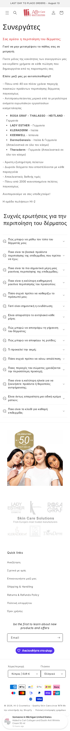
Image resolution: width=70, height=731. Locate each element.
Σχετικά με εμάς (16, 570)
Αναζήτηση (13, 562)
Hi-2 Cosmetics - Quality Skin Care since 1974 (38, 705)
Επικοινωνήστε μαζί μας (21, 578)
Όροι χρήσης (15, 611)
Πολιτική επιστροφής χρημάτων (50, 710)
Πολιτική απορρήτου (19, 602)
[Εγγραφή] (59, 637)
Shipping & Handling (20, 586)
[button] (7, 13)
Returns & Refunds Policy (23, 594)
